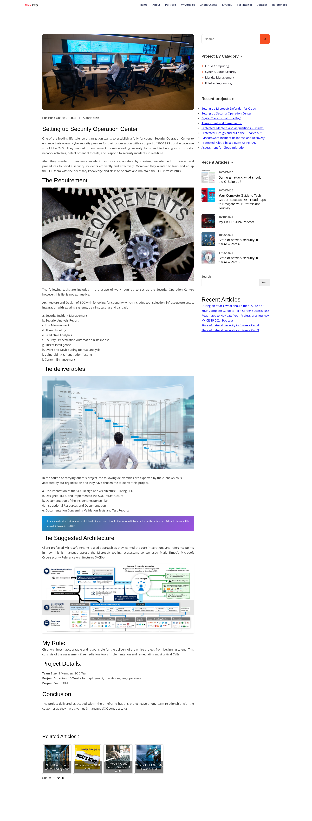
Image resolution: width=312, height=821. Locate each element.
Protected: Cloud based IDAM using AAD (229, 143)
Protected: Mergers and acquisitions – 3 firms (233, 128)
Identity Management (219, 77)
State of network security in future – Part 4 (238, 242)
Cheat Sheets (208, 5)
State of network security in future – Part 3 (238, 260)
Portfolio (170, 5)
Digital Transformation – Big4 (221, 118)
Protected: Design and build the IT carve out (231, 133)
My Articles (188, 5)
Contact (262, 5)
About (156, 5)
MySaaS (227, 5)
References (279, 5)
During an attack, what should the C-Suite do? (240, 179)
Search (206, 276)
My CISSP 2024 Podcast (236, 222)
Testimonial (244, 5)
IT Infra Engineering (218, 83)
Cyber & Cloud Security (220, 72)
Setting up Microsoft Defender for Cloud (229, 108)
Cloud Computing (217, 66)
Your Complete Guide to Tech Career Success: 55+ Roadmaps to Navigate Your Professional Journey (242, 202)
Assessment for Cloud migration (224, 147)
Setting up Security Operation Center (226, 113)
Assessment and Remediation (222, 123)
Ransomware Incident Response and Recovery (233, 138)
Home (144, 5)
